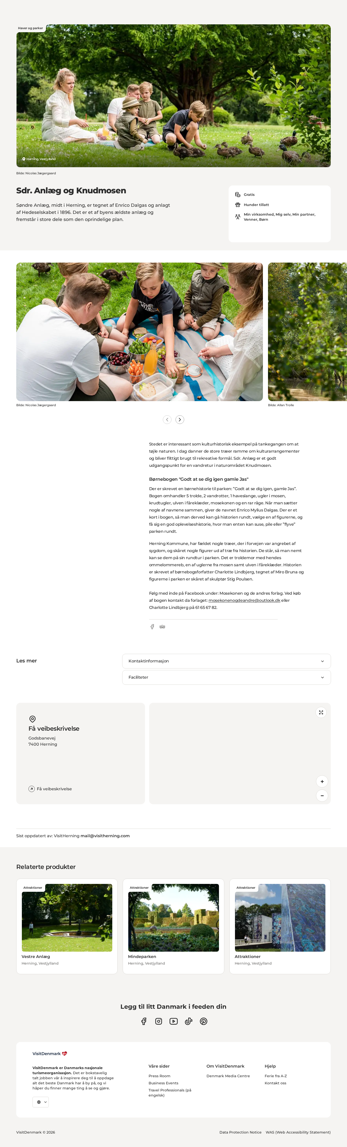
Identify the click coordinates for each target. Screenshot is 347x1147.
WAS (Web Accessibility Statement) (298, 1132)
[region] (240, 753)
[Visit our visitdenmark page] (173, 1021)
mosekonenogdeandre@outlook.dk (244, 600)
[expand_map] (321, 712)
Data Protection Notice (240, 1132)
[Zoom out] (322, 796)
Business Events (163, 1083)
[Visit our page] (158, 1021)
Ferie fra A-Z (276, 1076)
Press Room (159, 1076)
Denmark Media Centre (228, 1076)
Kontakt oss (275, 1083)
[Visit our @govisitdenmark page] (188, 1021)
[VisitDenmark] (50, 1053)
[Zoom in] (322, 781)
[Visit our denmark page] (143, 1021)
